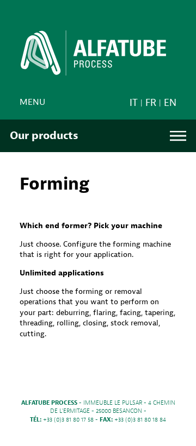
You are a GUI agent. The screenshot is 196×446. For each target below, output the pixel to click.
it (134, 103)
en (170, 103)
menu (32, 102)
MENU (178, 136)
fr (150, 103)
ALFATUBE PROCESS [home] (93, 56)
